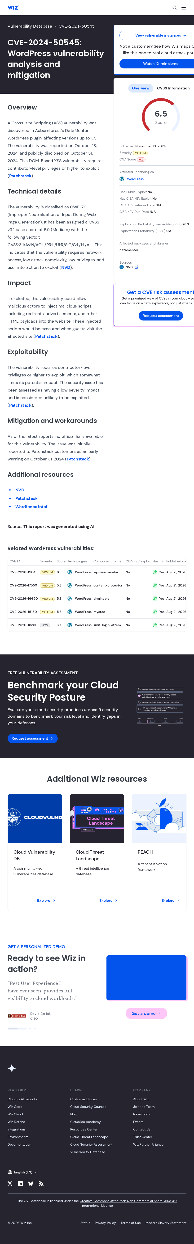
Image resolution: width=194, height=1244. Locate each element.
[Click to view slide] (17, 1028)
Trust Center (142, 1137)
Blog (73, 1114)
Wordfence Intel (31, 507)
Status (85, 1223)
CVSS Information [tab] (173, 88)
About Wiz (141, 1099)
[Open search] (174, 7)
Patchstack (20, 176)
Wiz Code (15, 1107)
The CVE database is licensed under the (97, 1203)
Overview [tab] (141, 88)
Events (138, 1122)
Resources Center (83, 1129)
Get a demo (144, 1013)
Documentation (19, 1144)
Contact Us (141, 1129)
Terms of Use (131, 1223)
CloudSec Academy (85, 1122)
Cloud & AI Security (22, 1099)
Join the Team (144, 1107)
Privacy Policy (105, 1223)
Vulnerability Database (30, 26)
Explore (43, 900)
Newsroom (141, 1114)
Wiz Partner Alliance (148, 1144)
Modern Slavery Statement (166, 1223)
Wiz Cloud (15, 1114)
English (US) (23, 1172)
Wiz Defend (16, 1122)
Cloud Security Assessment (91, 1144)
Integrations (17, 1129)
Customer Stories (83, 1099)
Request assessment (161, 315)
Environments (18, 1137)
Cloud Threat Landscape (89, 1137)
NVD (65, 267)
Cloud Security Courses (88, 1107)
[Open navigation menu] (183, 7)
